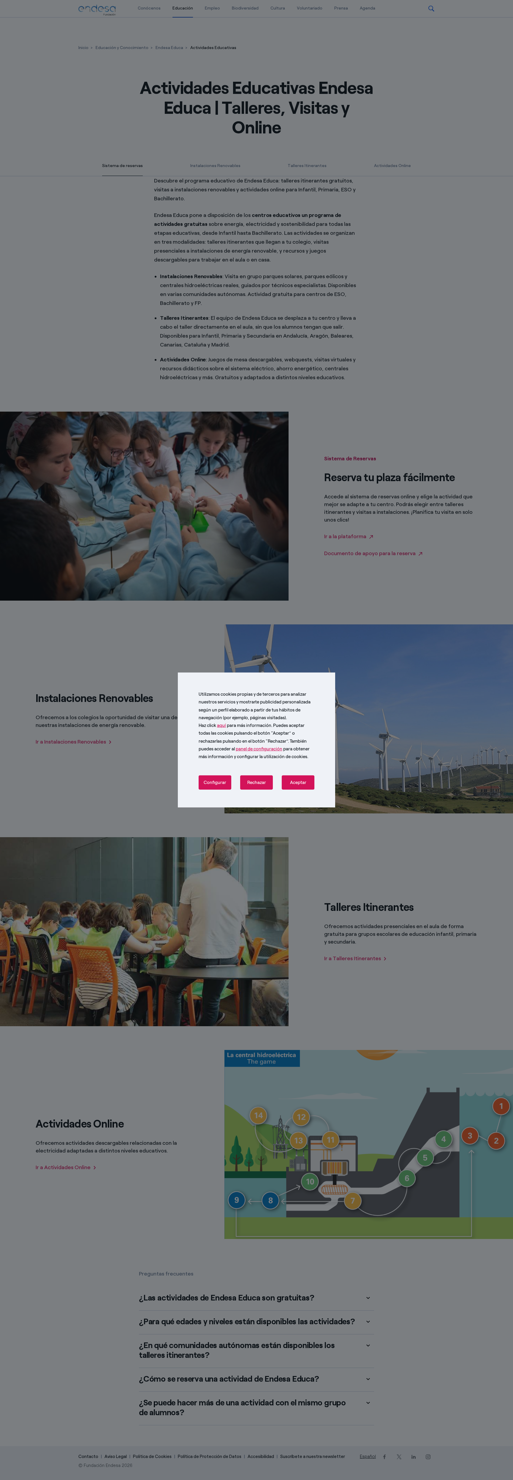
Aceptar (298, 782)
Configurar (215, 782)
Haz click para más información (235, 725)
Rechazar (256, 782)
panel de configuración (259, 749)
